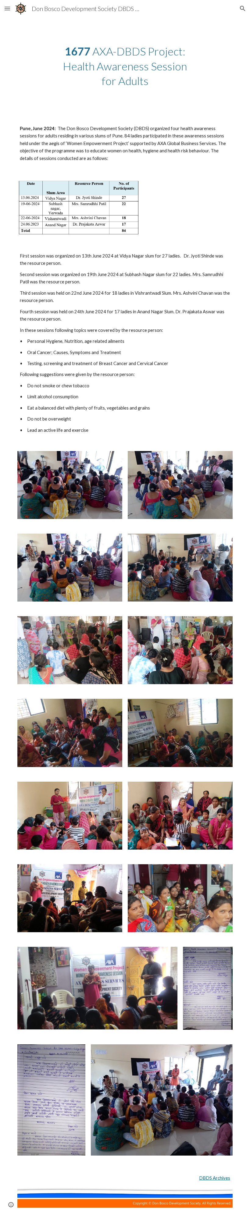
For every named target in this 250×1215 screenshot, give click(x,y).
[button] (7, 8)
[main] (125, 66)
